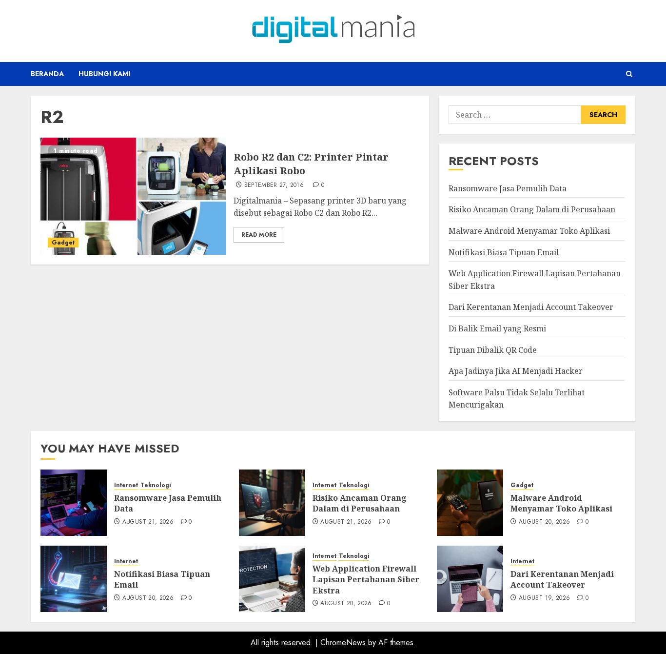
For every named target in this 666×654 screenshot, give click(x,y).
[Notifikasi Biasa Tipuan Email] (73, 579)
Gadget (63, 242)
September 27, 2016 (274, 185)
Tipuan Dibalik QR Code (493, 350)
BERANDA (47, 74)
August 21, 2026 (148, 522)
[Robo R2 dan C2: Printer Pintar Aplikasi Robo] (133, 196)
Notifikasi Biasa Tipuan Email (504, 252)
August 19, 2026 (544, 598)
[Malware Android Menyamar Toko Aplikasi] (470, 503)
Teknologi (155, 485)
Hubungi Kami (104, 74)
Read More (258, 234)
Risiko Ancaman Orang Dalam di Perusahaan (532, 209)
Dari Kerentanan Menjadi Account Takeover (531, 307)
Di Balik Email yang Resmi (497, 328)
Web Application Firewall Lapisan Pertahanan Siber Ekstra (366, 579)
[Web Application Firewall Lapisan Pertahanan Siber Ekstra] (272, 579)
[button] (629, 73)
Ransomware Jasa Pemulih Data (508, 188)
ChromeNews (343, 642)
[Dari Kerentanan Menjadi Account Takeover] (470, 579)
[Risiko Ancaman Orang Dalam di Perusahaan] (272, 503)
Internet (126, 485)
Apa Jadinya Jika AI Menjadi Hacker (516, 371)
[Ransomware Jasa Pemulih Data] (73, 503)
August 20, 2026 (544, 522)
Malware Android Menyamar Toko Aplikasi (529, 230)
